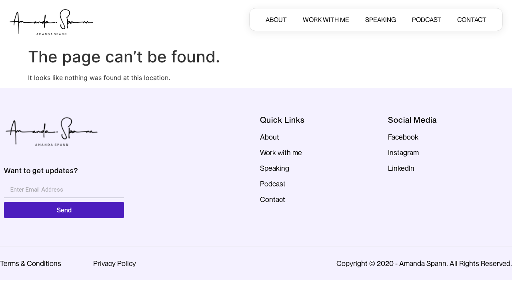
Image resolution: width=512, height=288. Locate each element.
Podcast (426, 20)
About (276, 20)
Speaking (380, 20)
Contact (471, 20)
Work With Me (326, 20)
